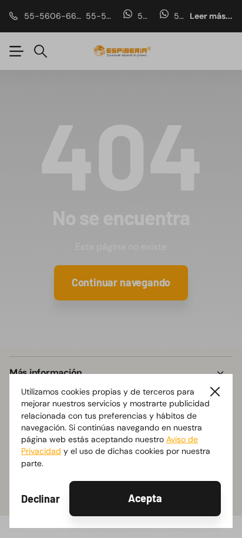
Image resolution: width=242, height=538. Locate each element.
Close (215, 391)
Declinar (40, 498)
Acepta (145, 498)
